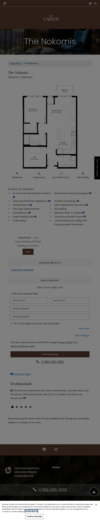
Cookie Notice (31, 511)
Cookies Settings (34, 516)
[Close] (96, 504)
